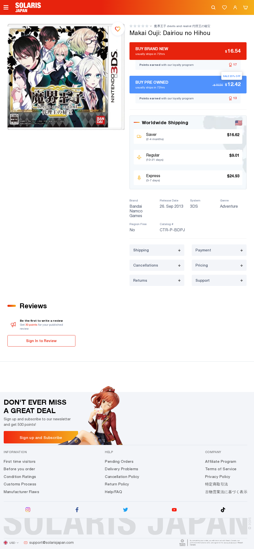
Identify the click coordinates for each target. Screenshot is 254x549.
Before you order (19, 469)
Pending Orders (119, 461)
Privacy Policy (217, 476)
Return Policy (117, 484)
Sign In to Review (41, 341)
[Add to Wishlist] (118, 28)
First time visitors (20, 461)
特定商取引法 (216, 484)
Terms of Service (221, 469)
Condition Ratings (20, 476)
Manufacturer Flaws (21, 492)
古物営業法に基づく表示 (226, 492)
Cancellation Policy (122, 476)
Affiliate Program (220, 461)
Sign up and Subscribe (41, 437)
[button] (138, 26)
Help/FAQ (113, 492)
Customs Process (20, 484)
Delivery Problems (121, 469)
